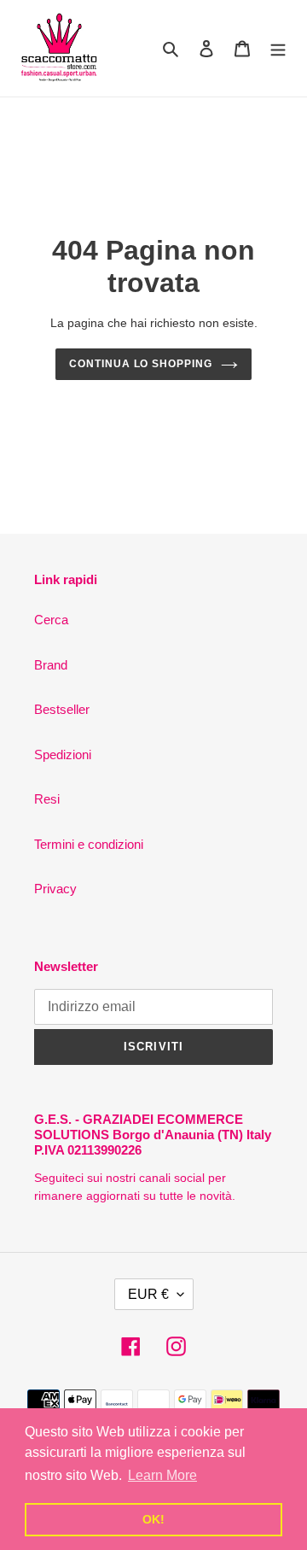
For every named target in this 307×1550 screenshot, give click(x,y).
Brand (50, 665)
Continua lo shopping (140, 364)
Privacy (55, 888)
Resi (47, 799)
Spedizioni (62, 754)
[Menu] (278, 48)
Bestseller (62, 709)
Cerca (51, 619)
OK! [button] (153, 1519)
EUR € (148, 1294)
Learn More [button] (162, 1475)
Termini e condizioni (88, 844)
